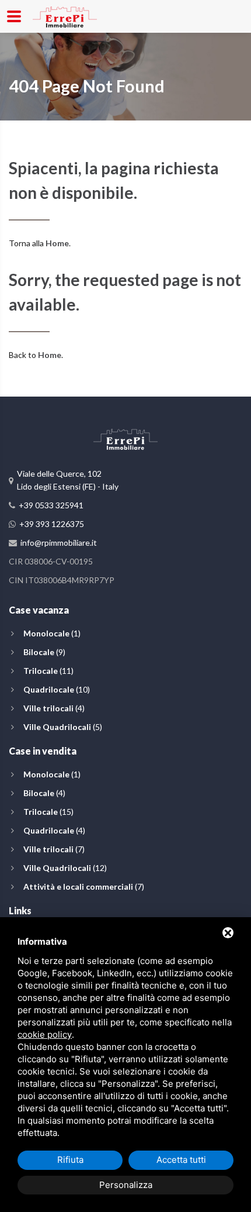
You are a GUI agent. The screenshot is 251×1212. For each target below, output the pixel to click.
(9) (44, 652)
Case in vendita (42, 750)
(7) (54, 849)
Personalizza (125, 1184)
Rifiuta (70, 1159)
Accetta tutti (181, 1159)
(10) (56, 689)
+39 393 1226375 (51, 524)
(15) (48, 812)
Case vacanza (39, 609)
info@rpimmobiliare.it (58, 543)
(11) (48, 671)
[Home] (65, 15)
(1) (52, 633)
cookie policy (45, 1034)
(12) (65, 868)
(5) (62, 727)
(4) (54, 708)
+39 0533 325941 (51, 505)
